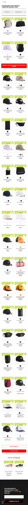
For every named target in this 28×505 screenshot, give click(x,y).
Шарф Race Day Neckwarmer (7, 134)
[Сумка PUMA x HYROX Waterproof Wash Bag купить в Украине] (20, 170)
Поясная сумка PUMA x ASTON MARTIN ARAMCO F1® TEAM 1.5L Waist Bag (7, 344)
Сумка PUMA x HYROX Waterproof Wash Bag (20, 180)
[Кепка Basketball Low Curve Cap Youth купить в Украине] (20, 359)
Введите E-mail (8, 496)
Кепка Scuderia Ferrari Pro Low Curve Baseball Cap (7, 110)
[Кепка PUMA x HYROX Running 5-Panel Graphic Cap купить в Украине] (7, 47)
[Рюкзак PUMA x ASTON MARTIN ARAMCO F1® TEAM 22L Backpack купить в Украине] (7, 359)
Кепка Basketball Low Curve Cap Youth (20, 368)
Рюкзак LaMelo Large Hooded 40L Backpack (7, 392)
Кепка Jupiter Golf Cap (7, 225)
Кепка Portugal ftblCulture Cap (7, 438)
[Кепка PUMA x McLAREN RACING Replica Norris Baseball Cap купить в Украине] (7, 288)
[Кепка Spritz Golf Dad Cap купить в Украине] (20, 216)
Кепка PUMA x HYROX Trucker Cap (20, 157)
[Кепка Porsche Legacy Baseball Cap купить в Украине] (20, 406)
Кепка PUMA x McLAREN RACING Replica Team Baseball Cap (20, 297)
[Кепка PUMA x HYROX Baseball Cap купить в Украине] (7, 311)
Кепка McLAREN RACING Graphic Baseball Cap (7, 87)
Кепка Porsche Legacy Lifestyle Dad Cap (7, 415)
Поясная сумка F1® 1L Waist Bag (20, 344)
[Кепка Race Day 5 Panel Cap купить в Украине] (7, 240)
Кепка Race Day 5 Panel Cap (8, 249)
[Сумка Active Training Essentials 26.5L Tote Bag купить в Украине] (7, 23)
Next (24, 465)
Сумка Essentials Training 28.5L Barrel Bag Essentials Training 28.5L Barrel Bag (20, 273)
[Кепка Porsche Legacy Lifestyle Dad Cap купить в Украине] (7, 406)
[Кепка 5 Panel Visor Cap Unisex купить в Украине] (7, 147)
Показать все (14, 450)
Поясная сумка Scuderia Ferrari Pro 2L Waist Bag (20, 134)
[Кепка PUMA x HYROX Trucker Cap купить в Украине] (20, 147)
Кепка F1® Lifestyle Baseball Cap (7, 272)
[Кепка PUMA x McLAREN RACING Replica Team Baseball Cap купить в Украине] (20, 288)
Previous (3, 465)
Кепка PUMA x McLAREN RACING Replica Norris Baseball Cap (7, 297)
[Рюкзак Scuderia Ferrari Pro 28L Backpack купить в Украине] (20, 47)
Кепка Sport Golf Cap (7, 202)
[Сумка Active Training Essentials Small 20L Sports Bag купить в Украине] (20, 23)
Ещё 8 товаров (14, 446)
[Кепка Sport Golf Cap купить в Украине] (7, 193)
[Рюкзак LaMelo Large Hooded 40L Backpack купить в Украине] (7, 382)
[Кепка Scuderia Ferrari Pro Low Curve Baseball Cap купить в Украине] (7, 101)
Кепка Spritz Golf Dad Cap (20, 225)
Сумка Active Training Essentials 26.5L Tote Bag (7, 33)
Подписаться (14, 501)
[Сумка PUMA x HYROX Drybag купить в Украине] (20, 311)
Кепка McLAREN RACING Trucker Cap (20, 249)
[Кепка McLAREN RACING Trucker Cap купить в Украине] (20, 240)
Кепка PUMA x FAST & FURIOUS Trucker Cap (20, 438)
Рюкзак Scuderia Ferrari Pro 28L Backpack (20, 57)
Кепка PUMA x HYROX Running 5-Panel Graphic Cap (7, 57)
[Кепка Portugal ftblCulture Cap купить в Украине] (7, 429)
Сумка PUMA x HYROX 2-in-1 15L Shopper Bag (7, 180)
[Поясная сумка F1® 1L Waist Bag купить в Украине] (20, 335)
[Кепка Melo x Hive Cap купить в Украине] (20, 382)
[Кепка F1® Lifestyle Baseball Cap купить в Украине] (7, 263)
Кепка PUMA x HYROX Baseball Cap (7, 321)
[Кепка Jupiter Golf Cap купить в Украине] (7, 216)
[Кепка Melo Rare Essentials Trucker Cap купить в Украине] (20, 101)
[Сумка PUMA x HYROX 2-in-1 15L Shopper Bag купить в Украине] (7, 170)
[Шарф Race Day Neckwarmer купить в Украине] (7, 124)
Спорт (4, 2)
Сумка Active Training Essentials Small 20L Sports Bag (20, 33)
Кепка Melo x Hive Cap (20, 391)
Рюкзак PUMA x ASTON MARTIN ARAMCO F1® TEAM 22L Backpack (8, 368)
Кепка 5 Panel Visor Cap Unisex (8, 157)
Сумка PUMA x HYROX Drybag (20, 321)
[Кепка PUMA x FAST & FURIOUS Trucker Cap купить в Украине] (20, 429)
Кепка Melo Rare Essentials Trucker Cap (20, 110)
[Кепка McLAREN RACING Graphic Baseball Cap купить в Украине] (7, 78)
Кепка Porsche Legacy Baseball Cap (20, 415)
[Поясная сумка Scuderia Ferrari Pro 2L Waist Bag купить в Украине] (20, 124)
